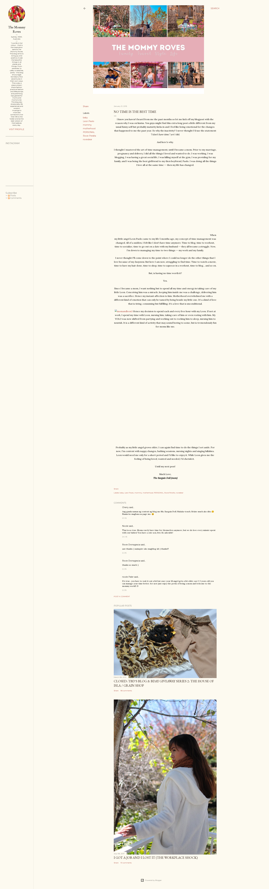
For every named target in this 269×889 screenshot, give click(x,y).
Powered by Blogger (153, 880)
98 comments (126, 691)
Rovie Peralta (89, 136)
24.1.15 (124, 537)
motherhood (89, 128)
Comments (15, 198)
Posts (13, 195)
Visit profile (16, 129)
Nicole (125, 526)
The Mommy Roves (16, 29)
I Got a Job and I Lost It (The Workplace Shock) (156, 857)
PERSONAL (89, 132)
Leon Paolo (88, 121)
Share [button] (86, 106)
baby (85, 117)
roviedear (87, 139)
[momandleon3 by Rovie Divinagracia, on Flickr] (124, 311)
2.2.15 (124, 553)
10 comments (126, 863)
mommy (87, 125)
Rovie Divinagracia (131, 544)
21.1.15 (124, 518)
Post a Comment (122, 596)
